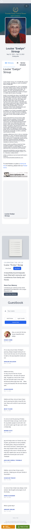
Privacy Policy (11, 522)
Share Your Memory (10, 294)
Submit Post (15, 322)
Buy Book (17, 268)
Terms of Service (20, 522)
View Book (8, 268)
